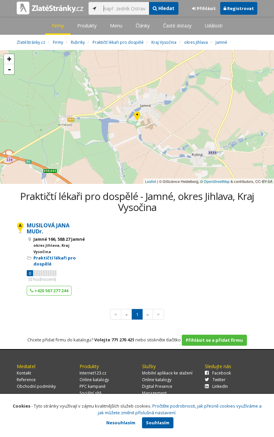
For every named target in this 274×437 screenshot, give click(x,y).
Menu (116, 25)
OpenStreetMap (217, 181)
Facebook (221, 373)
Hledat (165, 8)
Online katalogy (94, 380)
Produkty (87, 25)
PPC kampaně (93, 386)
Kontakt (24, 373)
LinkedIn (220, 386)
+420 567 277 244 (50, 291)
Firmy (58, 25)
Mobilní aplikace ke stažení (167, 373)
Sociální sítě (91, 393)
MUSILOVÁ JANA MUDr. (48, 228)
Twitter (219, 380)
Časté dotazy (177, 25)
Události (214, 25)
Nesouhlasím (120, 423)
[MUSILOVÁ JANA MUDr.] (137, 117)
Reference (26, 380)
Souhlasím (157, 423)
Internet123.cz (93, 373)
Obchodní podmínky (36, 386)
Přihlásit (206, 8)
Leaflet (150, 181)
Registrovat (240, 8)
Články (143, 25)
